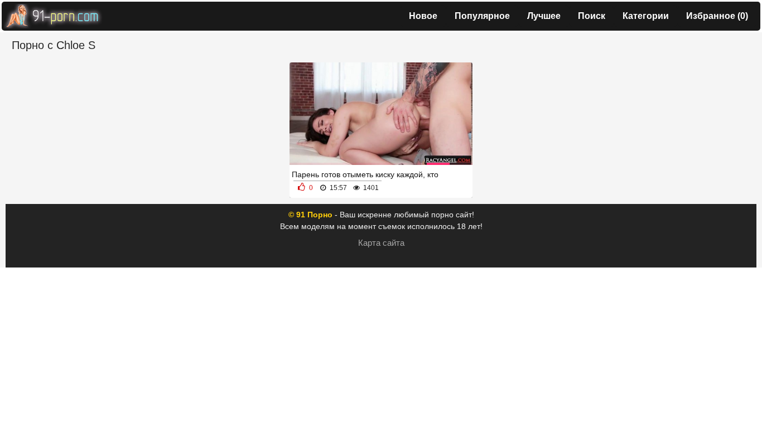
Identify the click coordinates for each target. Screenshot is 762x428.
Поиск (591, 16)
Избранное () (717, 16)
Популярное (482, 16)
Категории (646, 16)
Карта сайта (381, 242)
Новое (423, 16)
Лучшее (544, 16)
